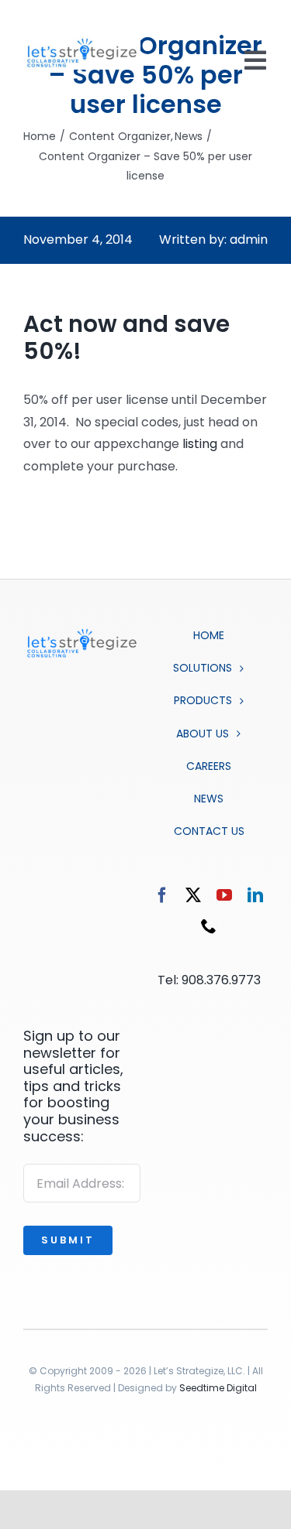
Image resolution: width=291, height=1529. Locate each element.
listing (199, 444)
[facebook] (162, 895)
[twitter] (193, 895)
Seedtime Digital (218, 1387)
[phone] (209, 926)
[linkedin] (255, 895)
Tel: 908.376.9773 (209, 980)
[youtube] (224, 895)
